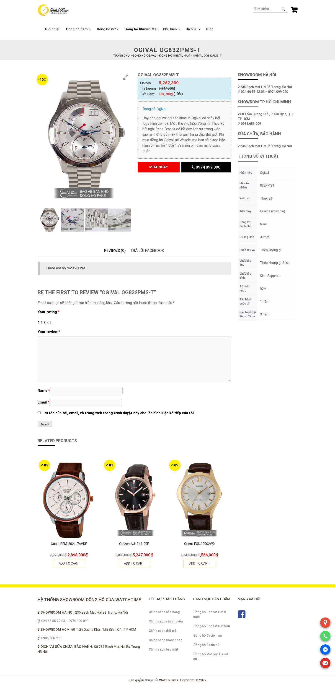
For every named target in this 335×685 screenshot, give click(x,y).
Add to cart (69, 563)
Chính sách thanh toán (165, 640)
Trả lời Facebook (147, 250)
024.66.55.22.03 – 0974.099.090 (265, 92)
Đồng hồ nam (77, 29)
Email (43, 402)
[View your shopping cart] (294, 10)
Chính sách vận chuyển (166, 621)
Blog (210, 29)
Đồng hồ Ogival (154, 109)
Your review (49, 332)
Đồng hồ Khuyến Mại (140, 29)
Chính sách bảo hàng (164, 612)
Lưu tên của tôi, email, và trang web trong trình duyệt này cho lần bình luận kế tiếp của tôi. (118, 413)
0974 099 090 (207, 167)
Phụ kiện (170, 29)
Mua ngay (158, 167)
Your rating (48, 312)
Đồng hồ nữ (106, 29)
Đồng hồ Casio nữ (206, 645)
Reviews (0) (115, 250)
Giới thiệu (52, 29)
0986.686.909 (251, 123)
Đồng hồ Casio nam (207, 635)
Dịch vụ (191, 29)
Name (44, 390)
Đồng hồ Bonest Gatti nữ (211, 626)
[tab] (115, 251)
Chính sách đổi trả (162, 631)
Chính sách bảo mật (163, 649)
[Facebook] (241, 616)
